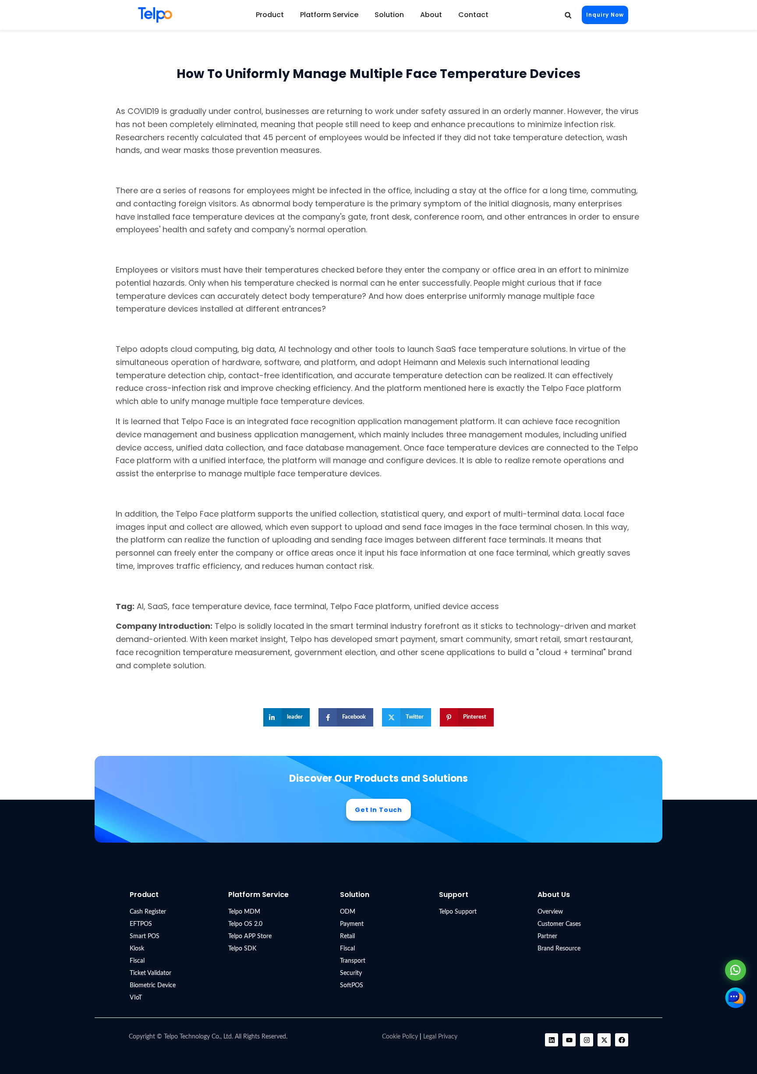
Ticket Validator (150, 973)
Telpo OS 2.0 (245, 924)
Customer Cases (559, 924)
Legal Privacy (440, 1037)
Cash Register (148, 912)
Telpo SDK (242, 949)
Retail (347, 936)
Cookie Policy (400, 1037)
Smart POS (144, 936)
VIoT (136, 998)
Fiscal (137, 961)
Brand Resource (559, 949)
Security (351, 973)
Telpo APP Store (250, 936)
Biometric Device (153, 985)
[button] (568, 15)
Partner (547, 936)
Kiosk (137, 949)
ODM (347, 912)
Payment (352, 924)
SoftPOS (351, 985)
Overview (550, 912)
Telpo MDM (244, 912)
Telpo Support (458, 912)
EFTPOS (141, 924)
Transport (352, 961)
